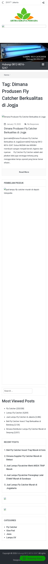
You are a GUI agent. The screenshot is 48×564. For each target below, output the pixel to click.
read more (24, 172)
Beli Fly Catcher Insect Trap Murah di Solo (26, 450)
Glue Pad (10, 530)
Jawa (8, 534)
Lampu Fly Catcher (14, 413)
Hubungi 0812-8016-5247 (27, 553)
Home (6, 75)
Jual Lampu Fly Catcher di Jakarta (20, 417)
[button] (32, 558)
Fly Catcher (11, 408)
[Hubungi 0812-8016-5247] (24, 52)
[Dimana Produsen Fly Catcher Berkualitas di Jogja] (24, 117)
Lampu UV (11, 537)
